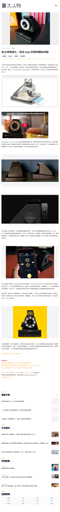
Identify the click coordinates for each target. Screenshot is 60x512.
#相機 (4, 56)
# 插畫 (23, 503)
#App (10, 56)
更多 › (57, 395)
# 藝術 (23, 500)
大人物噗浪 (6, 372)
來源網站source (6, 377)
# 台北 (37, 503)
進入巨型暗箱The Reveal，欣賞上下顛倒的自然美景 (16, 368)
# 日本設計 (8, 503)
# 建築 (51, 498)
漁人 (14, 48)
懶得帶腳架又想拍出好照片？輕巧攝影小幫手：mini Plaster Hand (20, 365)
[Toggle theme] (56, 5)
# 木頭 (23, 498)
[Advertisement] (30, 383)
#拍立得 (22, 56)
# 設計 (37, 498)
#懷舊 (16, 56)
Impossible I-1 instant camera (10, 353)
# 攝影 (8, 498)
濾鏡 (48, 286)
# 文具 (51, 500)
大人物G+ (26, 372)
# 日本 (8, 500)
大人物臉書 (16, 372)
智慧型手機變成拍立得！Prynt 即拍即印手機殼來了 (16, 363)
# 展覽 (37, 500)
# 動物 (51, 503)
